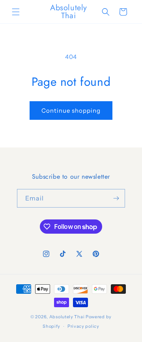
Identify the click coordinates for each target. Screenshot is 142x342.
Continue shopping (71, 110)
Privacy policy (83, 326)
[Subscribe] (116, 198)
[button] (15, 12)
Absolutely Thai (67, 316)
